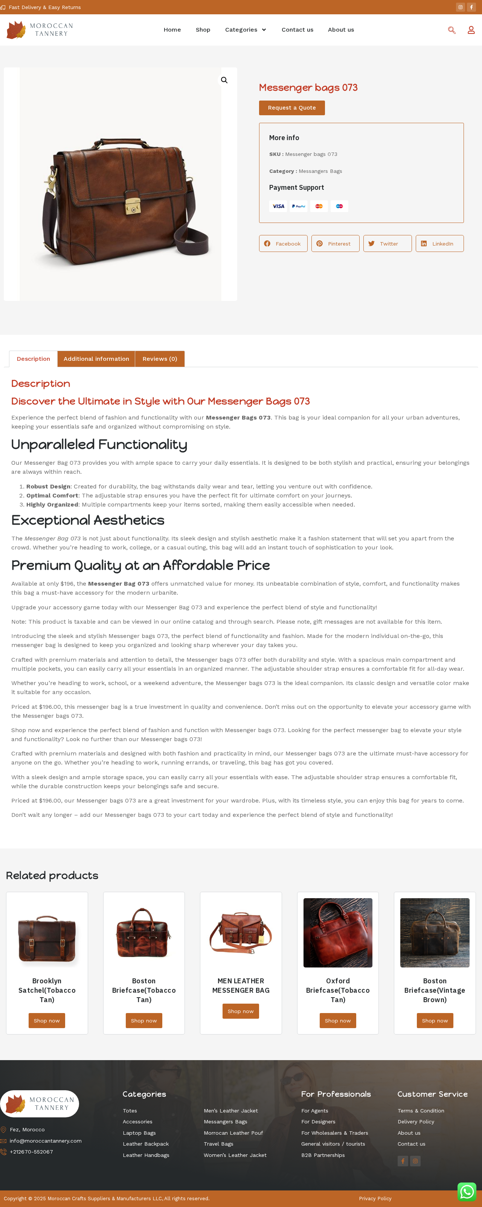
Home (172, 29)
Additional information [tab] (96, 358)
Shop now (47, 1021)
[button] (224, 80)
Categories (241, 29)
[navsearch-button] (451, 30)
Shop (203, 29)
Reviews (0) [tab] (159, 358)
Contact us (297, 29)
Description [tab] (33, 358)
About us (341, 29)
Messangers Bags (320, 171)
